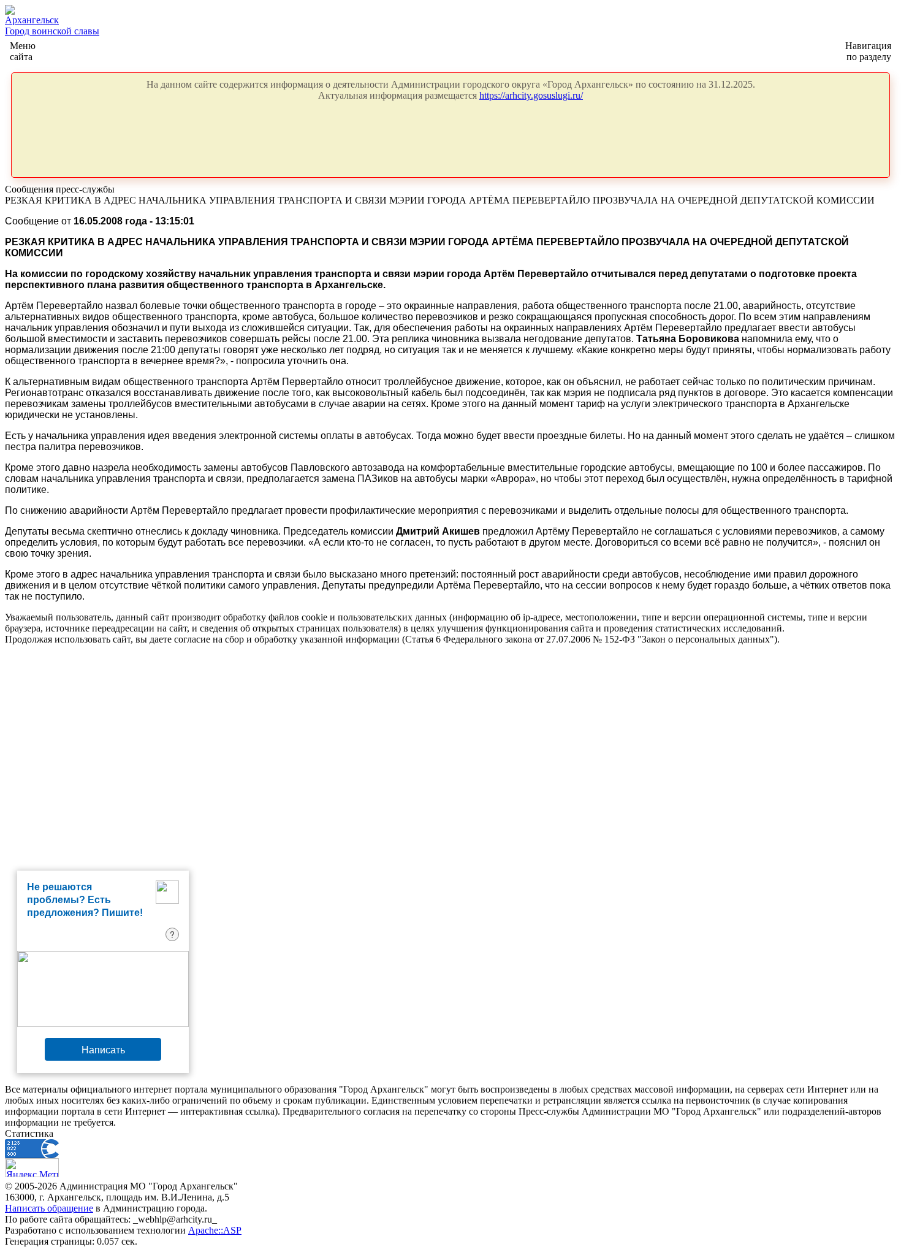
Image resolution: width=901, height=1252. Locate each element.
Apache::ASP (214, 1230)
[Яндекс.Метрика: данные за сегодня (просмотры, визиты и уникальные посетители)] (32, 1167)
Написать (103, 1049)
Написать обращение (49, 1208)
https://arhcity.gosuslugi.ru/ (531, 95)
